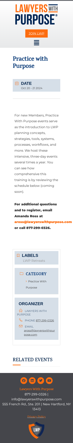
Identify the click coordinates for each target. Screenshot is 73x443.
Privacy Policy (36, 416)
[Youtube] (49, 380)
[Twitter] (40, 380)
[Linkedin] (32, 380)
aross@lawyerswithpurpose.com (43, 222)
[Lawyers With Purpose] (36, 14)
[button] (36, 43)
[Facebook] (23, 380)
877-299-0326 (45, 320)
